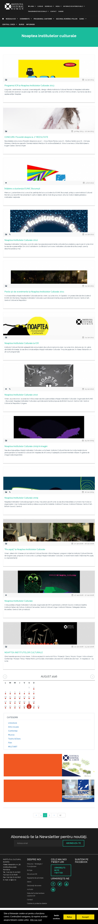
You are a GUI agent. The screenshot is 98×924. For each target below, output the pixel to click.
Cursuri (40, 6)
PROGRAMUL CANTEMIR (43, 19)
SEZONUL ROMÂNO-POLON (66, 19)
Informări (30, 24)
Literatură (12, 723)
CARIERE (60, 11)
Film (10, 743)
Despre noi (48, 6)
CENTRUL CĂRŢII (8, 24)
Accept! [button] (85, 917)
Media (58, 6)
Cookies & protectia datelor (37, 903)
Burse (21, 24)
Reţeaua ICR (11, 19)
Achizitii (30, 889)
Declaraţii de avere (34, 885)
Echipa (29, 870)
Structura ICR (32, 874)
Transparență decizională (37, 11)
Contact (53, 11)
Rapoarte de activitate (35, 878)
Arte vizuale (13, 727)
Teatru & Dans (14, 739)
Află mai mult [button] (36, 920)
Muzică (11, 735)
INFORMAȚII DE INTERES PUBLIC (73, 6)
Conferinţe (12, 731)
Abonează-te (73, 843)
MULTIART (12, 747)
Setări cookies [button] (56, 917)
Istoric (29, 882)
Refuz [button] (69, 917)
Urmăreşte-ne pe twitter (60, 870)
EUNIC (81, 19)
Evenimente (25, 19)
